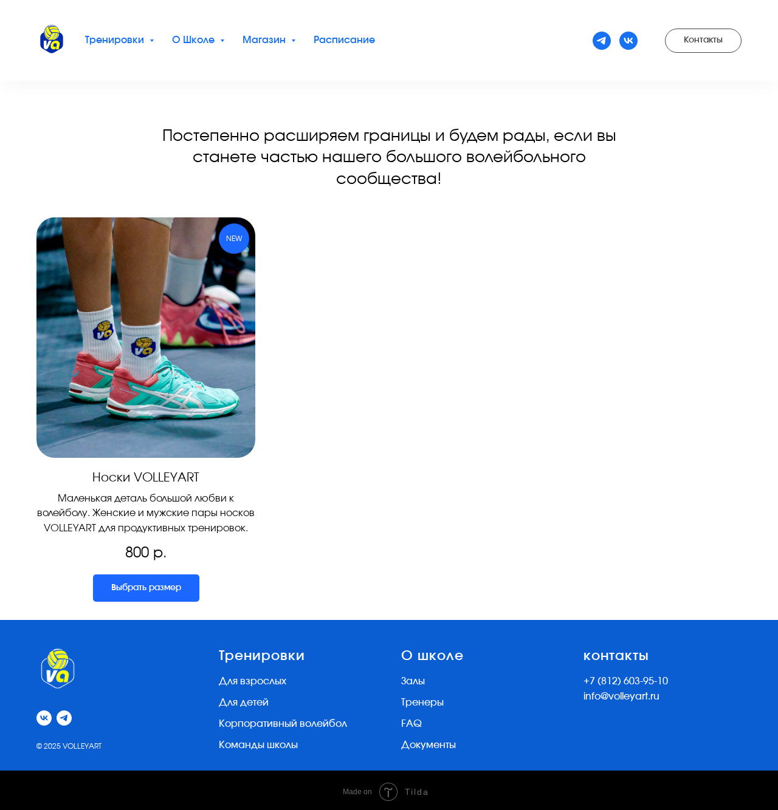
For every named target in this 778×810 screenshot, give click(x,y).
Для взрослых (252, 681)
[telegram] (602, 41)
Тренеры (422, 702)
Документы (428, 745)
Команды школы (258, 745)
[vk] (628, 41)
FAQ (411, 724)
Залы (413, 681)
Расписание (344, 40)
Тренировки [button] (115, 40)
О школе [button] (194, 40)
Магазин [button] (265, 40)
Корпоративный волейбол (283, 724)
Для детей (244, 702)
